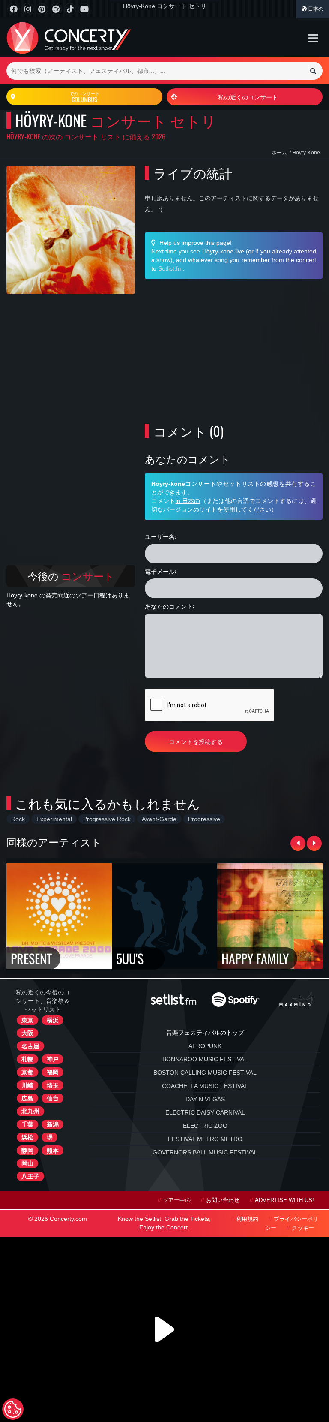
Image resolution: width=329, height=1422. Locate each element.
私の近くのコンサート (248, 96)
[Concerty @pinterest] (42, 9)
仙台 (53, 1098)
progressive (204, 819)
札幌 (27, 1059)
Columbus (84, 97)
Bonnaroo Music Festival (205, 1059)
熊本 (53, 1150)
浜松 (27, 1137)
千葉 (27, 1124)
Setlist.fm (170, 268)
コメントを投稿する (196, 741)
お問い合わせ (222, 1200)
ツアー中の (177, 1200)
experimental (54, 819)
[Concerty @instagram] (27, 9)
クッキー (303, 1228)
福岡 (53, 1072)
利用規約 (247, 1219)
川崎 (27, 1085)
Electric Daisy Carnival (205, 1112)
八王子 (30, 1176)
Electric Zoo (205, 1125)
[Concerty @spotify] (56, 9)
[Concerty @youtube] (84, 9)
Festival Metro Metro (205, 1139)
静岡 (27, 1150)
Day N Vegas (205, 1099)
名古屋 (30, 1046)
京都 (27, 1072)
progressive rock (107, 819)
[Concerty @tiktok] (70, 9)
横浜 (53, 1020)
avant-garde (159, 819)
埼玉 (53, 1085)
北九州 (30, 1111)
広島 (27, 1098)
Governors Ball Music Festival (205, 1152)
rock (18, 819)
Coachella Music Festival (205, 1085)
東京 (27, 1020)
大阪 (27, 1033)
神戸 (53, 1059)
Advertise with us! (284, 1200)
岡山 (27, 1163)
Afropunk (204, 1045)
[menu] (313, 38)
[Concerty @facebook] (13, 9)
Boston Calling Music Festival (205, 1072)
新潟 (53, 1124)
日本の (315, 9)
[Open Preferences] (13, 1409)
